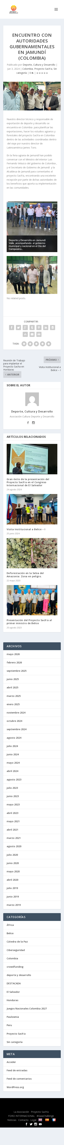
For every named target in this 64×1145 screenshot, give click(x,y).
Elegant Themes (29, 1103)
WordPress (32, 1107)
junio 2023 (13, 796)
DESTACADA (14, 983)
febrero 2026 (14, 662)
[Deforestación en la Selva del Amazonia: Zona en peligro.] (32, 553)
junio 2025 (13, 679)
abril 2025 (12, 687)
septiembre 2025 (16, 670)
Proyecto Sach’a (40, 1111)
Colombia (27, 68)
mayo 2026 (13, 654)
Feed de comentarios (19, 1078)
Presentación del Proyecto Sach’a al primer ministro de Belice (29, 622)
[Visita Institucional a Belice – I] (32, 509)
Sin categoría (15, 1042)
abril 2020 (12, 879)
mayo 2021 (13, 821)
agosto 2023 (14, 779)
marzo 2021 (14, 838)
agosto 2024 (14, 737)
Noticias (11, 1120)
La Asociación (21, 1111)
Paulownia (13, 1016)
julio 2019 (12, 888)
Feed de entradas (17, 1070)
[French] (54, 1119)
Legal (33, 1120)
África (10, 925)
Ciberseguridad (16, 950)
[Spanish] (47, 1119)
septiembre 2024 (16, 729)
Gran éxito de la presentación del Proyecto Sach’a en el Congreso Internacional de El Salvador (28, 482)
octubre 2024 (14, 721)
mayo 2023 (13, 804)
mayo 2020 (13, 871)
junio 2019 (13, 896)
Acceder (11, 1062)
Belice (10, 933)
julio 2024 (12, 746)
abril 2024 (12, 771)
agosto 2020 (14, 846)
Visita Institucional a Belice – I (26, 529)
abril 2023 (12, 813)
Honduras (12, 1000)
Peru (9, 1025)
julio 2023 (12, 787)
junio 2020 (13, 863)
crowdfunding (15, 966)
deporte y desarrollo (19, 975)
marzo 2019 (14, 904)
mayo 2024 (13, 762)
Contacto (23, 1120)
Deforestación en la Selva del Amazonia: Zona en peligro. (25, 574)
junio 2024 (13, 754)
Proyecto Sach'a (43, 68)
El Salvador (13, 991)
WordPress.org (15, 1087)
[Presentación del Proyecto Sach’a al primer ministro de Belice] (32, 600)
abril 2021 (12, 829)
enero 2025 (13, 704)
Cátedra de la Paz (17, 941)
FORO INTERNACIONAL (21, 1115)
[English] (40, 1119)
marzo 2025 (14, 696)
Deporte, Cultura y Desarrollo (39, 64)
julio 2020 (12, 854)
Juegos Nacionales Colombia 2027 (27, 1008)
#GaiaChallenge (45, 1115)
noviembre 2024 (16, 712)
